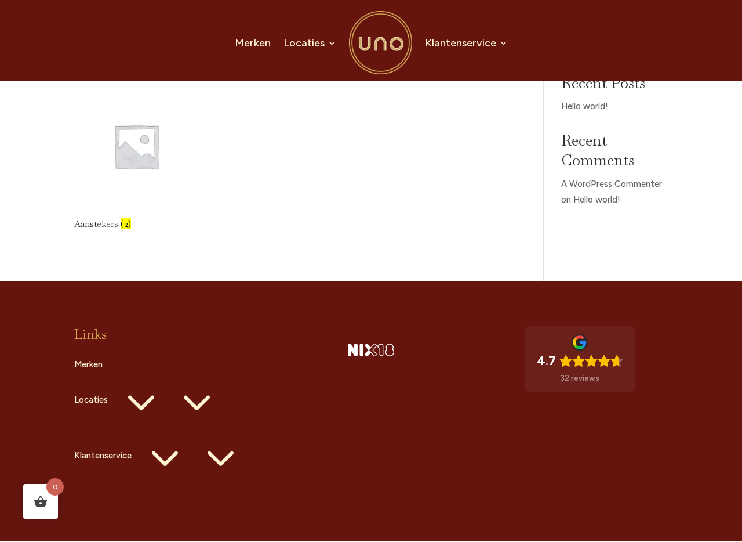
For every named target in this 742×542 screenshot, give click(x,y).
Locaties (304, 43)
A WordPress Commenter (611, 184)
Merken (253, 43)
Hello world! (584, 106)
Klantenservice (460, 43)
